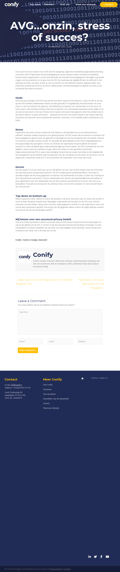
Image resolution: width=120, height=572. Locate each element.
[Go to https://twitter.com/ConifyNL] (95, 556)
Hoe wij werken (49, 394)
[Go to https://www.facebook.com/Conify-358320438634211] (101, 556)
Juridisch (67, 569)
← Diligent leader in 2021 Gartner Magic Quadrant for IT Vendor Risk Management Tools (44, 280)
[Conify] (12, 4)
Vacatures (47, 389)
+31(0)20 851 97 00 (21, 388)
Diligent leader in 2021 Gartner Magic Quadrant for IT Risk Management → (91, 280)
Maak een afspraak (51, 408)
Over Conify (47, 385)
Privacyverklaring (56, 569)
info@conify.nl (16, 385)
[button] (55, 4)
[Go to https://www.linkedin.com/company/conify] (89, 556)
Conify (69, 47)
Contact (46, 403)
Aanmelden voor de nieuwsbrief (56, 399)
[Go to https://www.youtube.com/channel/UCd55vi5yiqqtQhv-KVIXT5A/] (107, 556)
